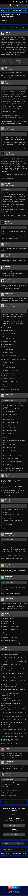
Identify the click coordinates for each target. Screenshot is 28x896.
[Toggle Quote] (3, 88)
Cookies (17, 891)
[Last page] (26, 27)
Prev (5, 27)
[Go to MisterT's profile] (2, 153)
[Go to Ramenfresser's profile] (2, 255)
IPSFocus (10, 889)
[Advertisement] (14, 872)
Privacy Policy (21, 889)
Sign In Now (14, 834)
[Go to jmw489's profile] (2, 222)
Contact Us (11, 891)
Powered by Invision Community (14, 892)
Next (23, 27)
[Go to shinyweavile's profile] (2, 305)
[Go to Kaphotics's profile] (2, 774)
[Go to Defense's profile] (2, 82)
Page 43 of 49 (14, 27)
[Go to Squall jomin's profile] (2, 475)
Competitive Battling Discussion (17, 22)
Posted (9, 34)
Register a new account (14, 825)
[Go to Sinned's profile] (2, 614)
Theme (15, 889)
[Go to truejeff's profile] (2, 128)
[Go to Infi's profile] (2, 648)
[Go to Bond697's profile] (2, 33)
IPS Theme (4, 889)
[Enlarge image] (20, 123)
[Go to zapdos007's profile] (2, 184)
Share (7, 843)
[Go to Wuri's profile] (2, 68)
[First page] (2, 27)
